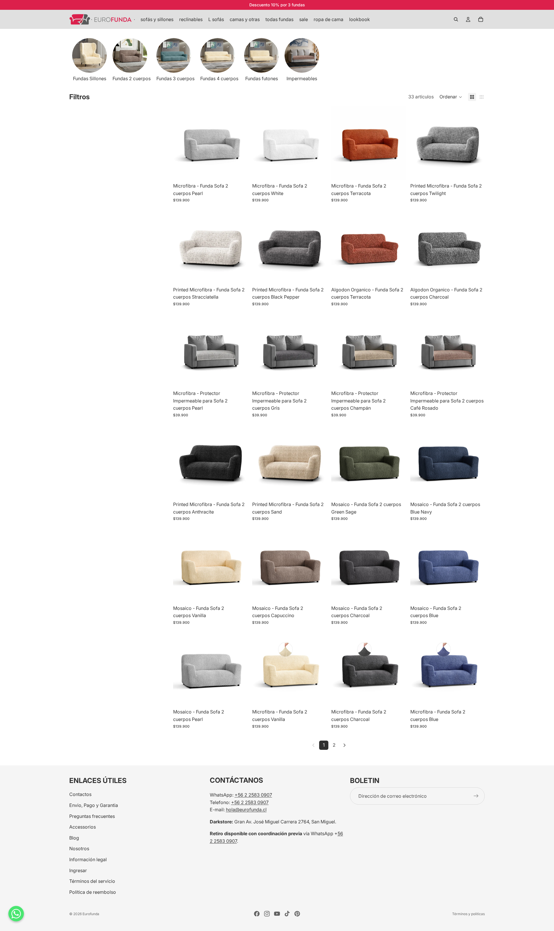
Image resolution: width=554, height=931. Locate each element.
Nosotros (79, 848)
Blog (74, 838)
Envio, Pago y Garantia (93, 805)
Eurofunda (91, 914)
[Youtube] (277, 913)
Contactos (80, 794)
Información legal (88, 859)
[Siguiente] (344, 745)
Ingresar (78, 870)
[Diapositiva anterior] (181, 142)
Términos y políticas (468, 914)
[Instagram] (266, 913)
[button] (450, 97)
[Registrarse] (476, 796)
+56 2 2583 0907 (253, 795)
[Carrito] (480, 19)
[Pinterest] (297, 913)
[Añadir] (238, 171)
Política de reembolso (92, 892)
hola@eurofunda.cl (246, 809)
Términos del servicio (92, 881)
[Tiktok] (287, 913)
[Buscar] (456, 19)
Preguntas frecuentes (92, 816)
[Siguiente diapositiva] (478, 60)
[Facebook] (256, 913)
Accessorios (82, 827)
